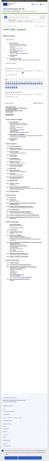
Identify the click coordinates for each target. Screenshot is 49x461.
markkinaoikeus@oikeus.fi (18, 274)
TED (4, 26)
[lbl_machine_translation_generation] (21, 92)
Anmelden (35, 4)
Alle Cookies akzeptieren (11, 457)
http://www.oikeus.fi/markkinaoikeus (24, 277)
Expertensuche (20, 21)
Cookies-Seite (40, 450)
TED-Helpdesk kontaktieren (8, 411)
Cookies (4, 426)
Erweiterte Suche (12, 21)
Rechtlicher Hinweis (7, 423)
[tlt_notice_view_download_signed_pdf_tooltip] (23, 72)
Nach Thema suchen (28, 21)
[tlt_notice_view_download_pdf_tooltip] (6, 83)
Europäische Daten (7, 445)
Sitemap (4, 437)
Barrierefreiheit (6, 428)
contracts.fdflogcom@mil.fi (18, 50)
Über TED (5, 434)
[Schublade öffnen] (4, 35)
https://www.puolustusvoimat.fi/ (22, 53)
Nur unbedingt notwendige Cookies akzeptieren (30, 457)
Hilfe (4, 409)
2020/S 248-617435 (29, 213)
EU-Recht (5, 443)
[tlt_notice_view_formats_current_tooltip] (42, 103)
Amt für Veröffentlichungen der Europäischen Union (14, 400)
